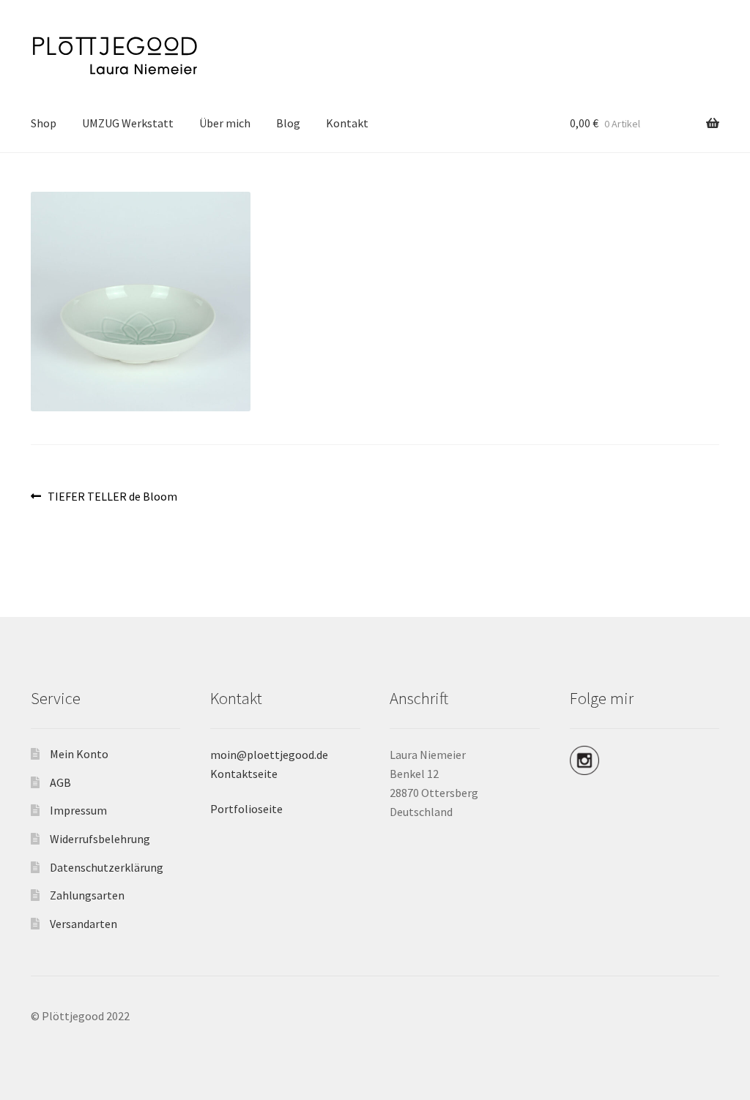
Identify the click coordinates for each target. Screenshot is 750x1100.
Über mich (224, 123)
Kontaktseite (244, 773)
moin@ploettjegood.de (269, 754)
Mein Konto (79, 754)
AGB (60, 782)
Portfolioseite (246, 808)
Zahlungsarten (87, 895)
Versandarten (83, 923)
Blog (288, 123)
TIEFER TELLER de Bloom (112, 497)
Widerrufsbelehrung (100, 838)
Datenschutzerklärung (106, 867)
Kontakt (347, 123)
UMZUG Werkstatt (128, 123)
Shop (43, 123)
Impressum (78, 810)
